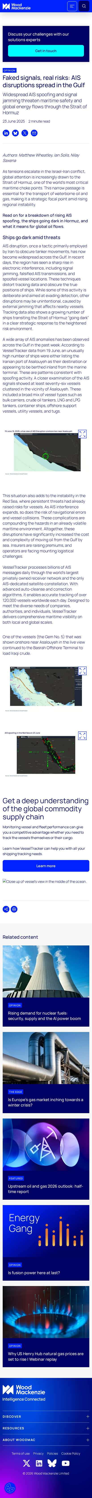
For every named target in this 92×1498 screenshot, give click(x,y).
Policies (52, 1453)
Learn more (46, 865)
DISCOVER (12, 1416)
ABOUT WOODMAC (19, 1440)
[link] (46, 1393)
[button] (72, 6)
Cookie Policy (70, 1453)
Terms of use (21, 1453)
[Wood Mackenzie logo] (17, 6)
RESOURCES (13, 1428)
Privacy (38, 1453)
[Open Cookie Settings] (10, 1488)
